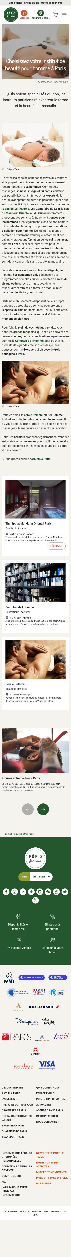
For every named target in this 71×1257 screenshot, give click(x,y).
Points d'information (50, 1098)
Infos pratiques (47, 1116)
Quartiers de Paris (14, 1131)
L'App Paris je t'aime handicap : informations (14, 1191)
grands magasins (24, 332)
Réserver (56, 546)
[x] (35, 900)
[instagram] (14, 891)
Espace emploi (45, 1093)
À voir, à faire (11, 1093)
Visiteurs (39, 876)
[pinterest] (39, 891)
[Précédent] (28, 809)
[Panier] (55, 14)
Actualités (43, 1104)
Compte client (11, 1175)
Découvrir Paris (12, 1087)
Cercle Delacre (15, 684)
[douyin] (56, 891)
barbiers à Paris (40, 459)
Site (24, 876)
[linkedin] (23, 891)
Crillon (42, 213)
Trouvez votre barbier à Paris (21, 778)
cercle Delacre (33, 415)
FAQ (4, 1181)
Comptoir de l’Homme (29, 340)
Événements (10, 1098)
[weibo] (65, 891)
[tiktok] (31, 891)
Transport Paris (13, 1136)
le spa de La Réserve (15, 208)
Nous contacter (47, 1121)
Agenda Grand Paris (49, 1110)
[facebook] (6, 891)
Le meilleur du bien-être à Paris (19, 834)
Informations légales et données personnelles (17, 1157)
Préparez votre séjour (17, 1104)
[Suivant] (43, 809)
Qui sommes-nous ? (49, 1087)
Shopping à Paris (13, 1125)
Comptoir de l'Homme (19, 607)
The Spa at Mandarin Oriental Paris (28, 523)
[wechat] (48, 891)
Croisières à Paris (14, 1110)
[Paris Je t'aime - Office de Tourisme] (11, 14)
